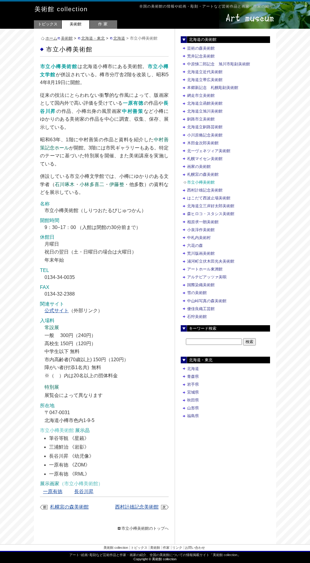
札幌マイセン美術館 (205, 158)
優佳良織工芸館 (201, 308)
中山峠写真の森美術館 (206, 301)
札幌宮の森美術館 (69, 506)
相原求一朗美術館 (203, 222)
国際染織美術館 (201, 285)
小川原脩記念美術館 (205, 135)
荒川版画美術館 (201, 253)
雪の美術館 (197, 292)
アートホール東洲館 (205, 269)
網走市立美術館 (201, 95)
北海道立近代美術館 (205, 72)
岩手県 (193, 384)
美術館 (75, 24)
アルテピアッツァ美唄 (206, 277)
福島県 (193, 416)
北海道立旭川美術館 (205, 111)
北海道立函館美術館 (205, 103)
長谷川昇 (84, 491)
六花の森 (195, 245)
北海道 (119, 38)
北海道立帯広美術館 (205, 79)
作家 (103, 24)
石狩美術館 (197, 316)
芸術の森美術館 (201, 48)
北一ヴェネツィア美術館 (208, 151)
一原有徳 (52, 491)
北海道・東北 (93, 38)
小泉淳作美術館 (201, 229)
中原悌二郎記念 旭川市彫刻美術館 (218, 64)
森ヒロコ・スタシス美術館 (210, 213)
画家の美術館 (199, 166)
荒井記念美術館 (201, 56)
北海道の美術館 (202, 39)
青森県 (193, 376)
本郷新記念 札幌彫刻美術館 (212, 87)
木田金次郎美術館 (203, 143)
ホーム (51, 38)
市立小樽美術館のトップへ (145, 528)
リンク (177, 547)
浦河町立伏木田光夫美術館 (210, 261)
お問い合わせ (195, 547)
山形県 (193, 408)
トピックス (48, 24)
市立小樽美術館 (201, 182)
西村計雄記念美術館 (137, 506)
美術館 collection (61, 9)
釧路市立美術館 (201, 119)
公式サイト (57, 310)
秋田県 (193, 400)
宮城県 (193, 392)
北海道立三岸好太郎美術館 (210, 206)
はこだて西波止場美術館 (208, 198)
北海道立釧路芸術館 (205, 127)
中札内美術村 (199, 237)
